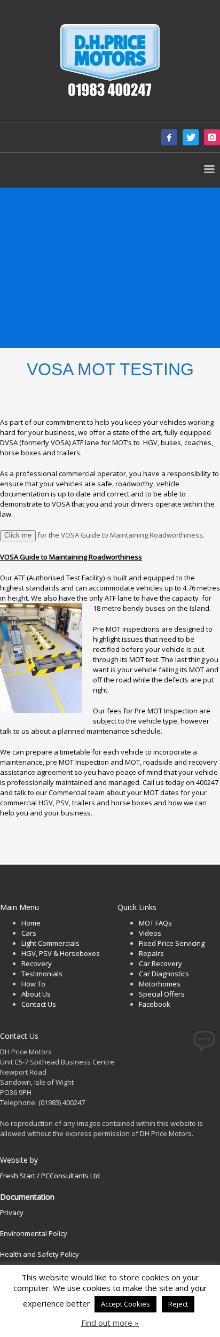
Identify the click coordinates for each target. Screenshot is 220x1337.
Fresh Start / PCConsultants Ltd (50, 1175)
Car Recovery (160, 963)
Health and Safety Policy (39, 1254)
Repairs (151, 953)
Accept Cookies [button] (125, 1304)
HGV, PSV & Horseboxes (60, 953)
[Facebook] (169, 137)
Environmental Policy (33, 1233)
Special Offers (162, 994)
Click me (18, 535)
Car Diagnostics (164, 973)
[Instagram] (212, 137)
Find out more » (110, 1323)
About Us (36, 994)
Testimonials (41, 973)
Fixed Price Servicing (172, 943)
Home (31, 923)
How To (33, 984)
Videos (150, 933)
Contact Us (38, 1004)
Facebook (154, 1004)
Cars (28, 933)
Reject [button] (178, 1304)
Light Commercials (50, 943)
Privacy (11, 1212)
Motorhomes (159, 984)
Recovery (36, 963)
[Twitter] (191, 137)
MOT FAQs (155, 923)
